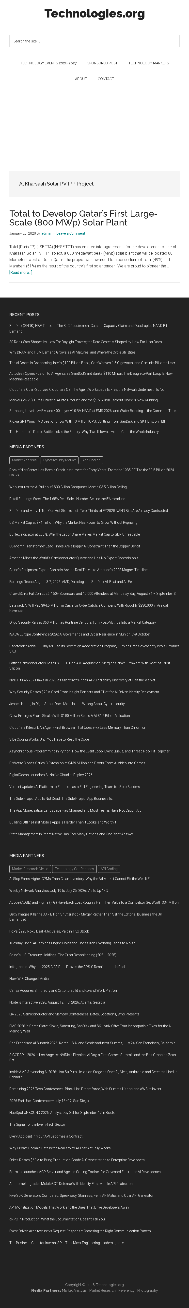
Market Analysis (74, 1290)
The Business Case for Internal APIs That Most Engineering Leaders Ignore (66, 1243)
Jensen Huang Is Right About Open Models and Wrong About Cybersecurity (67, 704)
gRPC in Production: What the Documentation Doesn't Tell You (57, 1219)
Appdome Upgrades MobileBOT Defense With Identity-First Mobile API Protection (71, 1184)
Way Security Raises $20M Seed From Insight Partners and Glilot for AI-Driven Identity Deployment (84, 692)
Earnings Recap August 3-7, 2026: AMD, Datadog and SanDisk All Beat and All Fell (71, 582)
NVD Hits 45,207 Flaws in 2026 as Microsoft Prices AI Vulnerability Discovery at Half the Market (82, 680)
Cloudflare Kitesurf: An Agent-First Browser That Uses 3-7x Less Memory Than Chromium (78, 727)
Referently (126, 1290)
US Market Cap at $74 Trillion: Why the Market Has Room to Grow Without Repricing (73, 522)
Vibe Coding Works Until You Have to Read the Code (49, 739)
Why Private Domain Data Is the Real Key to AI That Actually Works (60, 1148)
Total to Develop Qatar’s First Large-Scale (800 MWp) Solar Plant (83, 217)
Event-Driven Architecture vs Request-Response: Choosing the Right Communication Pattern (80, 1231)
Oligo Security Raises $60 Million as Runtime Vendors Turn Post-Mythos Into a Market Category (82, 622)
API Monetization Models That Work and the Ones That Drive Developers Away (69, 1207)
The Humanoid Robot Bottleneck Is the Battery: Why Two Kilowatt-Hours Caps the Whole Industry (84, 432)
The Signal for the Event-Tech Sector (37, 1124)
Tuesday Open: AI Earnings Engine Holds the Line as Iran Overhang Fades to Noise (72, 943)
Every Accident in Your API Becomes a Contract (45, 1136)
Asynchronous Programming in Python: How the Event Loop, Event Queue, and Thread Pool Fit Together (89, 751)
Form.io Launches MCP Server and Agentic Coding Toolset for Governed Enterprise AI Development (85, 1172)
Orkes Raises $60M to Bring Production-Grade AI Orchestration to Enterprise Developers (77, 1160)
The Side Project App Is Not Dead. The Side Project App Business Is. (61, 799)
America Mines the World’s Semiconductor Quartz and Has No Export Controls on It (73, 558)
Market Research (102, 1290)
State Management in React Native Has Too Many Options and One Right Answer (71, 834)
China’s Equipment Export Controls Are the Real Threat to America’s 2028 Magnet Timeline (78, 570)
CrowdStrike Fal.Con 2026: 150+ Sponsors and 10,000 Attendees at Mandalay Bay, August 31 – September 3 (92, 594)
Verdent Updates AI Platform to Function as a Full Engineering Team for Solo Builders (74, 787)
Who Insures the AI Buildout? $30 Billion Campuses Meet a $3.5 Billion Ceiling (68, 487)
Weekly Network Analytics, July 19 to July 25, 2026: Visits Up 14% (59, 891)
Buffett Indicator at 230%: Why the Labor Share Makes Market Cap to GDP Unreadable (74, 534)
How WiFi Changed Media (29, 979)
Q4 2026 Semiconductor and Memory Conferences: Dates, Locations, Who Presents (74, 1014)
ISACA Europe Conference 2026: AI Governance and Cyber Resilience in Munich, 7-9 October (79, 634)
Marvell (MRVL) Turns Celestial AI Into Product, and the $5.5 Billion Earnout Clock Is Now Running (83, 400)
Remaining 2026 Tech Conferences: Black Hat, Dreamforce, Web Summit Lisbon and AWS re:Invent (85, 1089)
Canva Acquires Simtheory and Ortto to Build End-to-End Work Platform (64, 990)
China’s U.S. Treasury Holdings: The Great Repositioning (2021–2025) (62, 955)
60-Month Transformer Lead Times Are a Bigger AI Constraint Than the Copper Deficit (74, 546)
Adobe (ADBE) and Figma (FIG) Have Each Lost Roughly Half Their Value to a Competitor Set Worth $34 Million (94, 902)
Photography (147, 1290)
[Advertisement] (94, 124)
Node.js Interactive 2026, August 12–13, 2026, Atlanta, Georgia (57, 1002)
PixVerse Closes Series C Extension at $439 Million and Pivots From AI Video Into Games (77, 763)
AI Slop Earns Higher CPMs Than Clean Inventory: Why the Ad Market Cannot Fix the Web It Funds (83, 879)
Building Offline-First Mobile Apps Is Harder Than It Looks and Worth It (62, 822)
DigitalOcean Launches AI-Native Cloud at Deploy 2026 (51, 775)
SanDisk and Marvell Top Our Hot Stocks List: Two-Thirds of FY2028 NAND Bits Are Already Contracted (88, 511)
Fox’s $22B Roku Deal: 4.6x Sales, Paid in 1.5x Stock (49, 931)
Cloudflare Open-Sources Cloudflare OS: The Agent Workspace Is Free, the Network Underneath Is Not (87, 390)
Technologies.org (94, 13)
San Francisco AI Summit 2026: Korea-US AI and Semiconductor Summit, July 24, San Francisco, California (92, 1043)
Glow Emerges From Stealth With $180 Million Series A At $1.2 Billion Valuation (69, 716)
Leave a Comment (71, 233)
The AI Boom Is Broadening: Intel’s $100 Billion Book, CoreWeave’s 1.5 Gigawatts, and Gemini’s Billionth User (92, 363)
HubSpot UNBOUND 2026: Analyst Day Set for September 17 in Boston (63, 1113)
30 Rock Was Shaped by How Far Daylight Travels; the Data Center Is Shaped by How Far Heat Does (85, 342)
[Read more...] (20, 272)
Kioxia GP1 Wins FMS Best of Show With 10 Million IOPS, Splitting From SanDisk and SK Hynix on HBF (87, 421)
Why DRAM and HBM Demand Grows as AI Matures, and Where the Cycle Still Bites (72, 352)
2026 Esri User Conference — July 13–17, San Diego (49, 1101)
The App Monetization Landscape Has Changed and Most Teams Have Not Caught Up (75, 810)
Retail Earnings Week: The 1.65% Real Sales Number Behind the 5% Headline (67, 499)
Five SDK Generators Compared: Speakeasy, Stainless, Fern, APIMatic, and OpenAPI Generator (81, 1195)
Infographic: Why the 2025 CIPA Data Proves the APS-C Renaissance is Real (67, 967)
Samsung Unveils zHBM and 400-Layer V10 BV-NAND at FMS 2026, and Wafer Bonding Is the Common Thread (94, 411)
